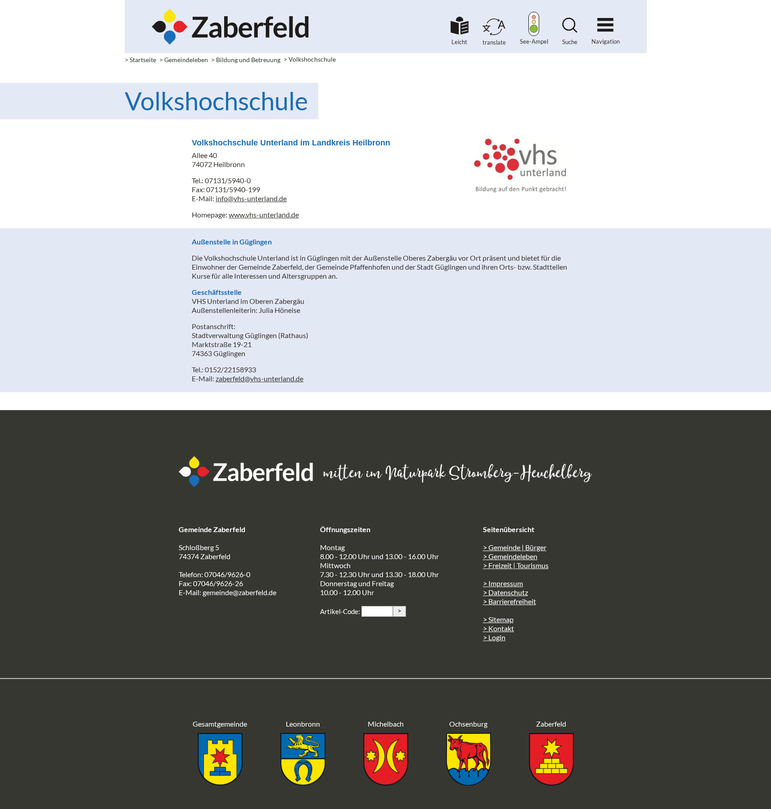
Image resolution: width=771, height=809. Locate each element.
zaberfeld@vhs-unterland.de (259, 378)
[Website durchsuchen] (569, 30)
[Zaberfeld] (551, 782)
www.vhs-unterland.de (264, 214)
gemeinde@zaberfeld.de (239, 592)
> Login (494, 637)
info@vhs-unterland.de (251, 198)
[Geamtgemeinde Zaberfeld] (220, 782)
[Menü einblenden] (605, 21)
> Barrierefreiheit (509, 601)
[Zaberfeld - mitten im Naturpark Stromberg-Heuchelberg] (251, 484)
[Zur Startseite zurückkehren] (230, 11)
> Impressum (503, 583)
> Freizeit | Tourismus (516, 565)
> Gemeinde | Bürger (514, 547)
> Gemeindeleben (183, 59)
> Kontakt (498, 628)
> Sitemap (498, 619)
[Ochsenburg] (468, 782)
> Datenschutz (505, 592)
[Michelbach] (385, 782)
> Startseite (140, 59)
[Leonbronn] (303, 782)
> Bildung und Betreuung (245, 59)
